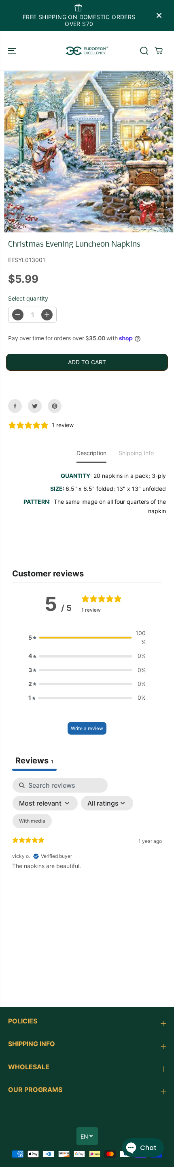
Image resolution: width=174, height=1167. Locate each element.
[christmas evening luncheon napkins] (89, 151)
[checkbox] (32, 821)
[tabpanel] (87, 848)
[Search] (144, 50)
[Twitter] (35, 406)
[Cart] (158, 50)
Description (91, 452)
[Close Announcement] (159, 15)
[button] (13, 51)
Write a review (87, 728)
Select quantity (28, 298)
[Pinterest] (55, 406)
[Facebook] (15, 406)
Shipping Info (136, 452)
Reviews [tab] (34, 760)
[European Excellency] (87, 51)
